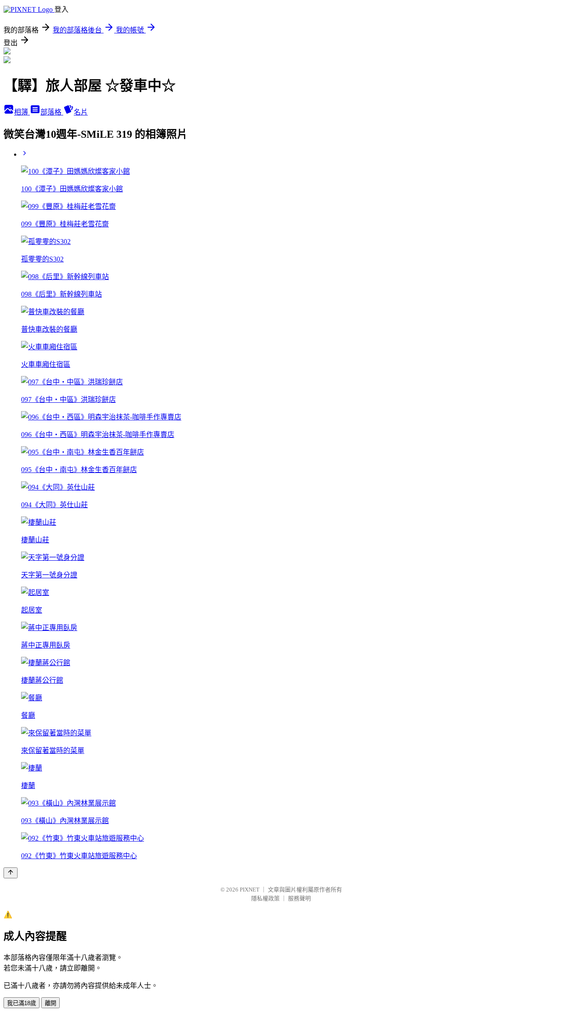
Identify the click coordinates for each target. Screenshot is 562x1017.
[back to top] (11, 872)
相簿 (22, 112)
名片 (81, 112)
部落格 (51, 112)
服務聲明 (299, 898)
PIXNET (249, 889)
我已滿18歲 (21, 1003)
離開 (50, 1003)
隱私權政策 (265, 898)
